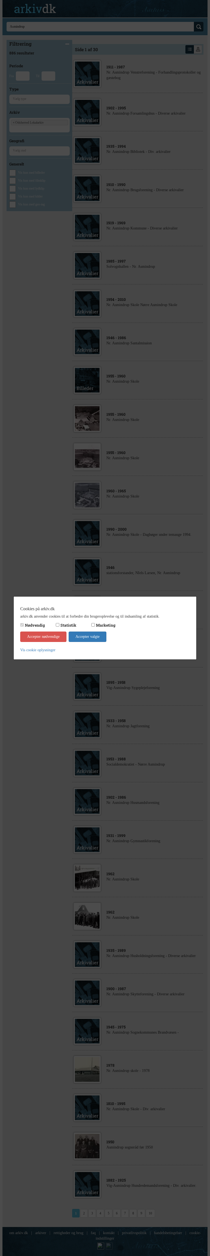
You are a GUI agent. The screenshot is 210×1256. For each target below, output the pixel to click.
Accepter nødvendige (43, 637)
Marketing (105, 625)
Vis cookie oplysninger (38, 650)
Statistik (68, 625)
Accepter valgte (87, 637)
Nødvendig (35, 625)
